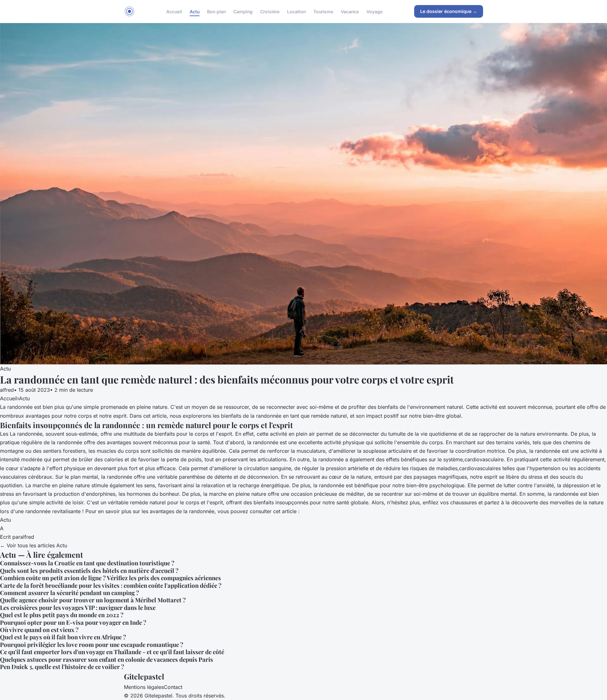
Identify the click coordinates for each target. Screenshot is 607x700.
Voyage (374, 11)
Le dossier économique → (448, 11)
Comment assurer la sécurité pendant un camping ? (69, 593)
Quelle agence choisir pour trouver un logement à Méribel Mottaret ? (93, 600)
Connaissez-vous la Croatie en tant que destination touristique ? (87, 563)
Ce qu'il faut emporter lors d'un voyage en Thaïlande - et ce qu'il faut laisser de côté (112, 652)
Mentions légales (144, 687)
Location (296, 11)
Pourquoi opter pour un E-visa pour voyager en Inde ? (73, 622)
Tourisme (323, 11)
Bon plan (216, 11)
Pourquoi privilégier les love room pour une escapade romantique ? (91, 644)
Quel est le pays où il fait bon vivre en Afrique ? (63, 637)
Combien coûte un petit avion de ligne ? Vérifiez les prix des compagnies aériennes (110, 578)
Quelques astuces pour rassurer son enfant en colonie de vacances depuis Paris (106, 659)
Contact (173, 687)
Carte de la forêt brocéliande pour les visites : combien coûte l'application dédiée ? (111, 585)
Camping (243, 11)
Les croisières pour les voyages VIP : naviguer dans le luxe (78, 607)
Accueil (174, 11)
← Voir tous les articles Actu (33, 545)
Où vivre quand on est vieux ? (39, 630)
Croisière (269, 11)
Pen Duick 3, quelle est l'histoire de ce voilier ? (62, 667)
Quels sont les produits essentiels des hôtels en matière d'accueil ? (89, 570)
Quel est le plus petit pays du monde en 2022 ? (62, 615)
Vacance (350, 11)
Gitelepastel (144, 676)
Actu (194, 11)
